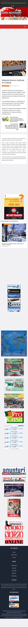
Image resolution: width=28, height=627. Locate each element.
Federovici (10, 587)
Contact (14, 557)
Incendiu (20, 585)
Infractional (7, 224)
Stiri (26, 584)
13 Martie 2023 (15, 85)
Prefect (9, 584)
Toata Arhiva (14, 576)
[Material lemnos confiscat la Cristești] (14, 68)
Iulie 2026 (14, 568)
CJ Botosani (16, 584)
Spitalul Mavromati (22, 587)
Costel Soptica (6, 584)
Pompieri (13, 587)
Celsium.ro (17, 448)
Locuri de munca (16, 585)
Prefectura (12, 584)
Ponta (13, 585)
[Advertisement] (14, 44)
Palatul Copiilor (3, 585)
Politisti (23, 585)
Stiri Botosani (17, 587)
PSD (18, 584)
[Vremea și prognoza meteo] (21, 425)
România (2, 584)
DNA (25, 584)
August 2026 (14, 565)
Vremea (6, 425)
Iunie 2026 (14, 570)
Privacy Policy (14, 554)
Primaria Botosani (9, 585)
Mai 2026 (14, 573)
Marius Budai (22, 584)
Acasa (14, 552)
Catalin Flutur (6, 587)
